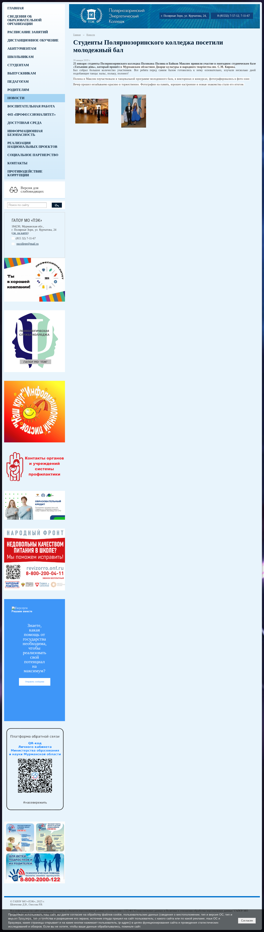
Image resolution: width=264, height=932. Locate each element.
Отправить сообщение (34, 681)
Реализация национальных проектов (32, 144)
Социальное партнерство (32, 155)
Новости (15, 98)
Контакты (17, 163)
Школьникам (20, 57)
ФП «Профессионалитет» (31, 114)
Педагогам (18, 81)
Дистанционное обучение (33, 40)
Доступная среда (24, 123)
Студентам (18, 65)
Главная (15, 8)
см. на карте (20, 233)
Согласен (247, 920)
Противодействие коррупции (24, 173)
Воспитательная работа (31, 106)
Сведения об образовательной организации (24, 20)
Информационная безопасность (25, 132)
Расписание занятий (27, 32)
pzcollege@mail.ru (27, 243)
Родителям (18, 90)
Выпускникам (21, 73)
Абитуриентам (21, 48)
